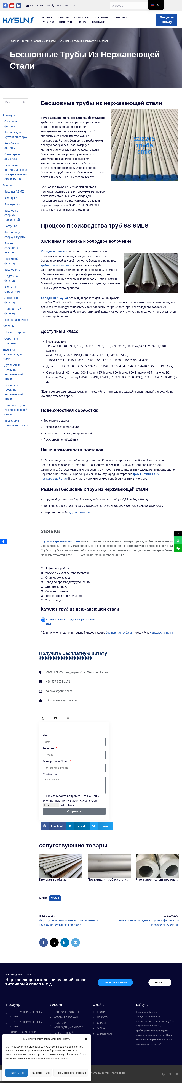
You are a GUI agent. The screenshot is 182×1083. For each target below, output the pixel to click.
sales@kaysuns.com (40, 5)
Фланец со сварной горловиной (12, 215)
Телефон (49, 748)
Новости (65, 22)
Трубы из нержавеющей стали (39, 40)
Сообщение (50, 774)
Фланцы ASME (14, 191)
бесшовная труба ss (119, 632)
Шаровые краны (15, 332)
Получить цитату (167, 20)
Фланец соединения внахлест (12, 248)
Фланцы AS (12, 198)
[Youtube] (11, 5)
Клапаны (8, 326)
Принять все (16, 1072)
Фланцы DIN (12, 204)
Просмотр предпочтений (70, 1072)
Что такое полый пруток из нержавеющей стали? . (157, 879)
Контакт (98, 22)
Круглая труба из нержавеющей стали (55, 879)
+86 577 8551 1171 (65, 5)
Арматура (9, 115)
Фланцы (8, 185)
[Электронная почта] (75, 942)
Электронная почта (56, 761)
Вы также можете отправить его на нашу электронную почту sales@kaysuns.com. (71, 798)
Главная (47, 17)
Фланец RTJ (12, 269)
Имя (45, 735)
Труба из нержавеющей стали (60, 541)
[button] (86, 1039)
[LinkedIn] (64, 942)
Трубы (55, 898)
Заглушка (10, 226)
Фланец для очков (16, 319)
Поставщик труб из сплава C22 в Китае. (109, 879)
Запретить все (41, 1072)
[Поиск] (24, 102)
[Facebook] (5, 5)
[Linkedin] (18, 5)
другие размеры (79, 512)
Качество (47, 22)
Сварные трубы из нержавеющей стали (15, 410)
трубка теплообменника (56, 265)
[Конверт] (68, 718)
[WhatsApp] (178, 540)
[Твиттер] (54, 942)
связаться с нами (161, 632)
